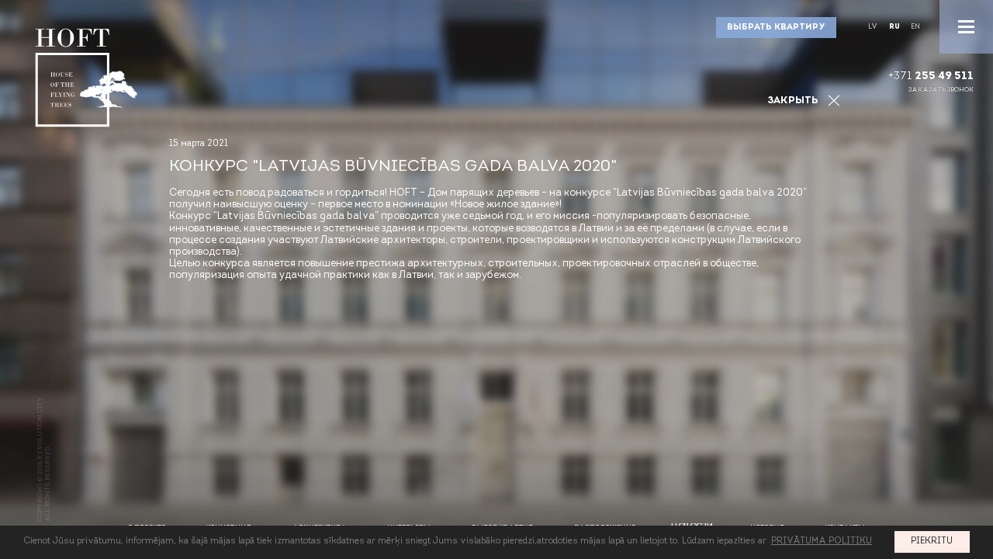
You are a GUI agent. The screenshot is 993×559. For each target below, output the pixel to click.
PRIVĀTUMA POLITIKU (821, 541)
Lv (872, 26)
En (915, 26)
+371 (931, 76)
